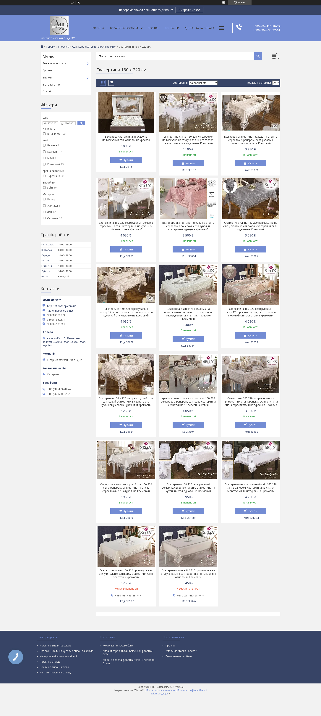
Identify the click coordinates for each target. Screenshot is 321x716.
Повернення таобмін (178, 656)
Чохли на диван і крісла (54, 667)
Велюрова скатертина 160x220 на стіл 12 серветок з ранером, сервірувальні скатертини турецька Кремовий (188, 226)
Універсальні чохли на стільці (58, 656)
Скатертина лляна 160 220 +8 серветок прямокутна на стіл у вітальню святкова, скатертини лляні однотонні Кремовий (188, 140)
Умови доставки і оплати (181, 651)
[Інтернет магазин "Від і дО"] (59, 25)
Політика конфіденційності (192, 690)
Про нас (153, 28)
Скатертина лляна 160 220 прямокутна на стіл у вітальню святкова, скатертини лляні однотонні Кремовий (250, 226)
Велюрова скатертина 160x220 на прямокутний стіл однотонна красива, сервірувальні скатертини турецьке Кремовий (188, 314)
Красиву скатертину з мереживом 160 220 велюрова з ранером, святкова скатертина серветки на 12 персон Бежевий (188, 402)
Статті (47, 91)
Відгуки (47, 77)
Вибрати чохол (189, 10)
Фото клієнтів (51, 84)
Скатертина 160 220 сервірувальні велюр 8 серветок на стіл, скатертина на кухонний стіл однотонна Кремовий (126, 226)
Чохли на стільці (50, 661)
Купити (128, 160)
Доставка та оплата (199, 28)
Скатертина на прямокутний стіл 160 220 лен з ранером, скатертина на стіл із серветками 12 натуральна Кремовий (126, 488)
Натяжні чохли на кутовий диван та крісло (66, 651)
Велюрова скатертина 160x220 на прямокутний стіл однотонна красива (126, 138)
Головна (97, 28)
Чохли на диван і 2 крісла (55, 645)
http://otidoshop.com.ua (61, 306)
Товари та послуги (124, 28)
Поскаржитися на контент (160, 690)
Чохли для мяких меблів (118, 645)
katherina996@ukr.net (60, 310)
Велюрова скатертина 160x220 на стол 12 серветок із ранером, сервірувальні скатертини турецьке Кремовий (250, 140)
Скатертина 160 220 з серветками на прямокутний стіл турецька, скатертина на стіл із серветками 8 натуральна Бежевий (251, 402)
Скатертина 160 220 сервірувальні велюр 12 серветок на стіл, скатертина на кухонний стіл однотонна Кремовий (126, 312)
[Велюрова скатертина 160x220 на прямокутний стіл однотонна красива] (126, 112)
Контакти (172, 28)
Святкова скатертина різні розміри (94, 46)
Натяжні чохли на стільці (55, 672)
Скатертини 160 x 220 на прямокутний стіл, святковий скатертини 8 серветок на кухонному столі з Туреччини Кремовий (126, 402)
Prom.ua (179, 686)
